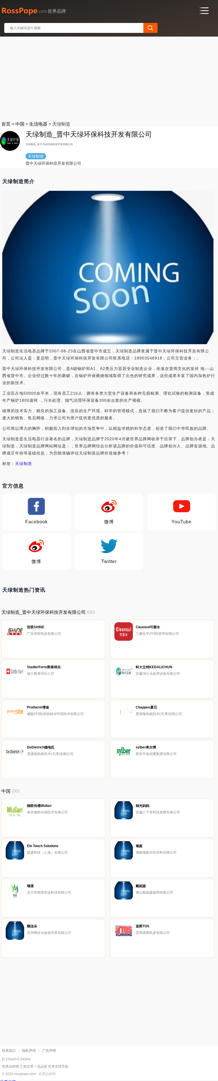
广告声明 (49, 1050)
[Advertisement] (109, 77)
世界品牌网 (47, 1074)
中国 (19, 124)
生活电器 (38, 124)
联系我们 (9, 1050)
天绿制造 (23, 463)
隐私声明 (29, 1050)
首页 (6, 124)
